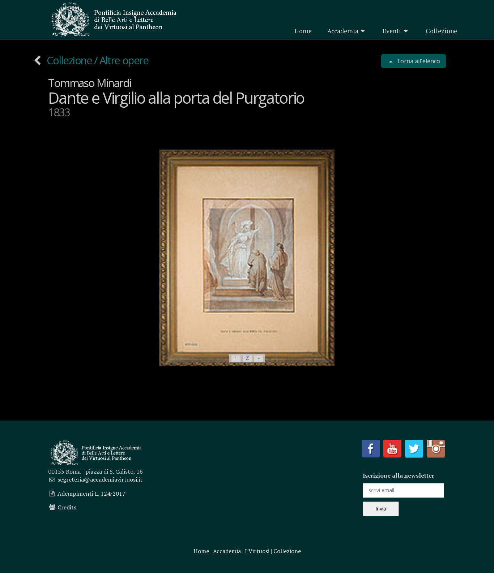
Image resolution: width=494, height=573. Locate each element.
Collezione (441, 31)
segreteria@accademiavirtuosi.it (100, 479)
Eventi (392, 31)
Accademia (342, 31)
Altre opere (123, 60)
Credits (67, 507)
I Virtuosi (257, 551)
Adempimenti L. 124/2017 (91, 493)
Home (303, 31)
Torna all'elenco (417, 61)
